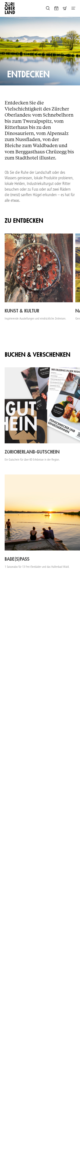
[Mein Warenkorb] (65, 8)
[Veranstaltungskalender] (56, 8)
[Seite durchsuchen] (47, 8)
